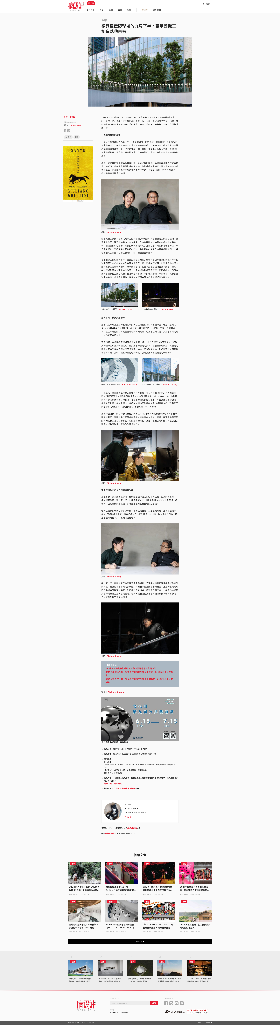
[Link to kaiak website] (174, 1011)
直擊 (120, 10)
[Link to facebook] (166, 1003)
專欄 (111, 10)
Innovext (209, 1023)
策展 (76, 137)
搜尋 (208, 4)
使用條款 (125, 1012)
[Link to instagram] (182, 1003)
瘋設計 (66, 117)
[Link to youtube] (177, 1003)
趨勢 (102, 10)
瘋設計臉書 (110, 833)
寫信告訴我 (114, 1012)
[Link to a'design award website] (197, 1011)
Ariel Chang (76, 125)
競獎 (129, 10)
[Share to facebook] (65, 130)
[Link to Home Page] (76, 6)
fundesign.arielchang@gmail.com (136, 812)
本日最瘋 (90, 10)
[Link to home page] (86, 1005)
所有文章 (128, 817)
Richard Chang (114, 232)
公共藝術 (68, 137)
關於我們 (157, 10)
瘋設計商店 (132, 828)
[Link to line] (171, 1003)
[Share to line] (68, 130)
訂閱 (92, 3)
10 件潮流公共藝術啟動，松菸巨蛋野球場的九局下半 (131, 668)
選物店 (145, 10)
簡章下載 (108, 784)
